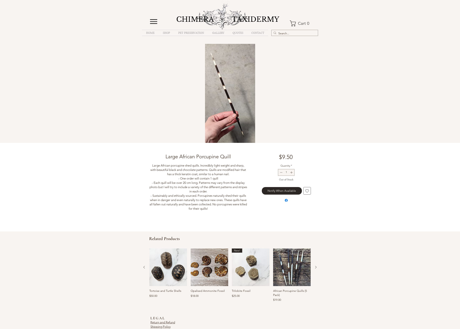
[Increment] (291, 172)
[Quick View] (168, 267)
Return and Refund (162, 322)
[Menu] (153, 21)
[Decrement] (281, 172)
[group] (230, 275)
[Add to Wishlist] (307, 191)
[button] (302, 23)
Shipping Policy (160, 326)
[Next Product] (316, 267)
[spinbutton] (286, 172)
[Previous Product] (144, 267)
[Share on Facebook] (286, 200)
